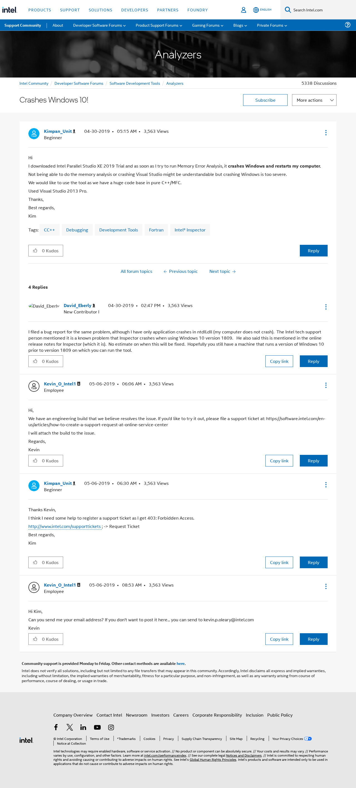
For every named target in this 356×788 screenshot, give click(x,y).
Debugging (77, 229)
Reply (313, 250)
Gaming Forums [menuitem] (206, 25)
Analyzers (175, 83)
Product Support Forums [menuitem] (157, 25)
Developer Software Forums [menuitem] (97, 25)
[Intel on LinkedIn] (83, 728)
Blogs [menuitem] (238, 25)
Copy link (279, 361)
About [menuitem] (58, 25)
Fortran (156, 229)
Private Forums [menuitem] (270, 25)
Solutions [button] (100, 10)
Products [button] (39, 10)
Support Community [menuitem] (22, 25)
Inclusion (254, 715)
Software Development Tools (135, 83)
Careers (181, 715)
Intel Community (33, 83)
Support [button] (70, 10)
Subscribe (265, 100)
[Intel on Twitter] (70, 728)
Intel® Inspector (190, 229)
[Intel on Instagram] (111, 728)
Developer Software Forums (79, 83)
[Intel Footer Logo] (26, 739)
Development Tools (118, 229)
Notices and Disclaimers (244, 755)
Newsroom (136, 715)
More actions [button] (309, 100)
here (181, 663)
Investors (160, 715)
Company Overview (73, 715)
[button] (325, 132)
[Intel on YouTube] (97, 728)
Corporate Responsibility (217, 715)
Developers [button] (134, 10)
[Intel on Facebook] (56, 728)
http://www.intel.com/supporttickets (65, 526)
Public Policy (280, 715)
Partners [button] (168, 10)
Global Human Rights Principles (213, 759)
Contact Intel (109, 715)
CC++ (49, 229)
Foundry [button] (197, 10)
